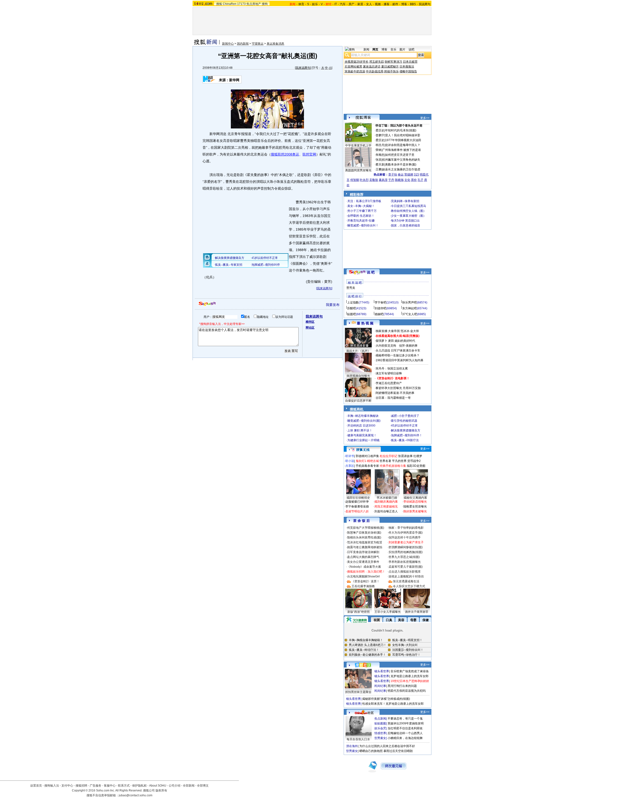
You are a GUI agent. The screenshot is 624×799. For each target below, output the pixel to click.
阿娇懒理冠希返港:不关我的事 (395, 393)
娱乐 (315, 4)
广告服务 (95, 785)
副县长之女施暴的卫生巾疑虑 (401, 169)
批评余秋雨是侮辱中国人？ (402, 145)
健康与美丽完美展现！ (362, 435)
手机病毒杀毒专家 (367, 466)
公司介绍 (174, 785)
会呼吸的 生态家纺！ (360, 215)
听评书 (349, 456)
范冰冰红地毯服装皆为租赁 (364, 542)
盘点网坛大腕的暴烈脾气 (363, 557)
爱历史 (380, 130)
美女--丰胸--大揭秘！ (361, 206)
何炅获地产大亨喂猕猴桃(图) (365, 527)
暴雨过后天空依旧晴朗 (398, 751)
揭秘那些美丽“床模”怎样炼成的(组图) (386, 699)
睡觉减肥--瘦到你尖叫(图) (363, 420)
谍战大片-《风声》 (358, 351)
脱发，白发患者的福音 (405, 225)
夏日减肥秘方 (390, 66)
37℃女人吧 (409, 314)
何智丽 (354, 180)
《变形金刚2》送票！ (365, 581)
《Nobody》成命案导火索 (364, 566)
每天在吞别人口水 (358, 739)
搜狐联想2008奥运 (285, 154)
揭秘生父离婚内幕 (415, 497)
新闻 (366, 49)
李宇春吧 (380, 302)
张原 (378, 159)
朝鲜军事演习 (393, 61)
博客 (404, 4)
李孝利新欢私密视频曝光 (405, 562)
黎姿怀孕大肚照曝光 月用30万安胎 (398, 388)
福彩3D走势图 (416, 466)
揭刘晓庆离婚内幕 (386, 501)
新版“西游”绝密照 (358, 612)
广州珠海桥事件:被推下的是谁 (401, 150)
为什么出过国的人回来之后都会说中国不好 (387, 746)
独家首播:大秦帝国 (388, 331)
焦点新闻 (380, 718)
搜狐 (219, 4)
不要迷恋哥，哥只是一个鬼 (405, 718)
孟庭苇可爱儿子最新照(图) (406, 566)
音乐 (393, 49)
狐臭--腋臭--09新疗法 (405, 440)
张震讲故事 (405, 456)
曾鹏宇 (380, 135)
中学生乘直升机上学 (358, 145)
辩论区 (310, 327)
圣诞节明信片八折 (357, 511)
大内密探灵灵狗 (386, 345)
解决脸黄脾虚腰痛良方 (405, 430)
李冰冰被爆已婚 (387, 497)
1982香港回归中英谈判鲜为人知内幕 (399, 360)
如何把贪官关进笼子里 (399, 154)
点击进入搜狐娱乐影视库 (405, 571)
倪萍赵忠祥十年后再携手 (405, 537)
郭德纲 (408, 174)
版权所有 (161, 790)
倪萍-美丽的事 (408, 345)
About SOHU (157, 785)
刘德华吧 (380, 308)
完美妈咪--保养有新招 (405, 201)
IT (335, 4)
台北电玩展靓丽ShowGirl (363, 576)
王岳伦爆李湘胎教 (363, 586)
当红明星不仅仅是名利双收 (405, 728)
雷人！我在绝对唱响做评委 (402, 135)
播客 (387, 4)
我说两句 (424, 4)
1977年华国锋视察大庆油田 (403, 140)
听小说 (349, 461)
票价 (414, 180)
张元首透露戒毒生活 (406, 581)
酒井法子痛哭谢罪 (416, 612)
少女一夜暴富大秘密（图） (408, 215)
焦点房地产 (253, 4)
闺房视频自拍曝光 (358, 376)
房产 (351, 4)
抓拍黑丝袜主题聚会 (358, 692)
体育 (301, 4)
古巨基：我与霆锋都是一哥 (393, 398)
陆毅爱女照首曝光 (415, 506)
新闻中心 (228, 43)
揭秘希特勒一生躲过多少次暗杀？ (397, 355)
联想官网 (309, 154)
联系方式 (124, 785)
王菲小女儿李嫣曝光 (387, 612)
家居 (360, 4)
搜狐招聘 (81, 785)
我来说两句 (303, 67)
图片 (402, 49)
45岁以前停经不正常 (404, 425)
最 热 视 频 (365, 323)
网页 (375, 49)
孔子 (420, 180)
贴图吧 (351, 314)
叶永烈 (364, 180)
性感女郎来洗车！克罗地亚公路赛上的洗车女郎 (393, 703)
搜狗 (265, 4)
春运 (401, 174)
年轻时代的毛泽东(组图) (400, 130)
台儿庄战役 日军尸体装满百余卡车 (398, 350)
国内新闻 (243, 43)
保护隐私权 (139, 785)
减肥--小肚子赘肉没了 (405, 416)
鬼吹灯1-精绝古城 (367, 461)
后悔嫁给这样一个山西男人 (405, 733)
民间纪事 (380, 686)
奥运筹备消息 (275, 43)
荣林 (378, 150)
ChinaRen (229, 4)
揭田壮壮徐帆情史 (358, 497)
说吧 (411, 49)
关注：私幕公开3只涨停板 (364, 201)
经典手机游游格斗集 (393, 466)
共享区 (349, 466)
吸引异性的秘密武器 (404, 420)
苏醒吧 (351, 308)
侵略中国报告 (408, 71)
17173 (241, 4)
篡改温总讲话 (371, 66)
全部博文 (203, 785)
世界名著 (385, 461)
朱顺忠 (380, 154)
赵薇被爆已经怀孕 (357, 501)
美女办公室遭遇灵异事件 (363, 562)
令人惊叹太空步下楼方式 (409, 586)
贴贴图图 (380, 723)
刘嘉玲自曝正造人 (386, 511)
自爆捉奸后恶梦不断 (358, 400)
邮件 (395, 4)
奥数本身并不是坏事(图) (400, 164)
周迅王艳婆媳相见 (386, 506)
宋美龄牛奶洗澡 (355, 71)
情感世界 (380, 733)
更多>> (424, 118)
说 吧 (371, 272)
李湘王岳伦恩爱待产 (389, 383)
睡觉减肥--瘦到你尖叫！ (363, 225)
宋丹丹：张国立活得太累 (392, 368)
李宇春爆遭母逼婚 (357, 506)
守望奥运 (257, 43)
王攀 (378, 169)
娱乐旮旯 (380, 728)
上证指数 (353, 302)
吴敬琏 (373, 180)
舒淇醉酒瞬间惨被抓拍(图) (406, 547)
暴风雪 (383, 180)
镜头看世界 (381, 671)
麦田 (391, 340)
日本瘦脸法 (407, 66)
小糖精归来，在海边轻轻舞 (405, 738)
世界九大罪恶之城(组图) (404, 557)
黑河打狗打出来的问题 (402, 686)
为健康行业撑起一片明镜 (363, 440)
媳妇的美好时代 (405, 340)
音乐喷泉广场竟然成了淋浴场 (409, 671)
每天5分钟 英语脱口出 (405, 220)
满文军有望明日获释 (389, 373)
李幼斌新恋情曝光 (415, 501)
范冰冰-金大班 (409, 331)
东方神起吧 (409, 308)
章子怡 (392, 174)
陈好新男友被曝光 (415, 511)
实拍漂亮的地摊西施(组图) (406, 552)
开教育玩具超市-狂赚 (361, 220)
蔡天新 (380, 164)
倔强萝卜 (381, 340)
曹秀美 (350, 288)
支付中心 (67, 785)
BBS (413, 4)
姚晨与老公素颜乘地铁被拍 (364, 547)
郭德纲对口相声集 (367, 456)
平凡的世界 (399, 461)
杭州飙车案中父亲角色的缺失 (401, 159)
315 (416, 174)
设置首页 (36, 785)
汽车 (343, 4)
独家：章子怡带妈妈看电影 (406, 527)
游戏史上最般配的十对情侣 (406, 576)
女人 (369, 4)
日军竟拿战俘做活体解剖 (363, 552)
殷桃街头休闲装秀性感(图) (364, 537)
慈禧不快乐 (391, 71)
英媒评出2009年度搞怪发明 (406, 723)
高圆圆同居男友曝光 (358, 170)
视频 (378, 4)
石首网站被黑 (353, 66)
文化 (407, 180)
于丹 (391, 180)
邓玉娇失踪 (376, 61)
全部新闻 (189, 785)
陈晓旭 (399, 180)
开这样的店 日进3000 (361, 425)
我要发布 (333, 305)
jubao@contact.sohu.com (135, 795)
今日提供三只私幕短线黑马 (408, 206)
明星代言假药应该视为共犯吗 (407, 690)
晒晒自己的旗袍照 (371, 751)
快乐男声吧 (409, 302)
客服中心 (110, 785)
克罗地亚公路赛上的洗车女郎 (409, 676)
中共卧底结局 (374, 71)
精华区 (310, 321)
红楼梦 (417, 456)
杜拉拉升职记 (388, 456)
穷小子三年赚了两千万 (362, 211)
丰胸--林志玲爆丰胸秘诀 (363, 416)
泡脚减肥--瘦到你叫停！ (406, 435)
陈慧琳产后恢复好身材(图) (364, 532)
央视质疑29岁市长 (357, 61)
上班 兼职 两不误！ (359, 430)
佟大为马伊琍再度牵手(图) (406, 532)
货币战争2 (414, 461)
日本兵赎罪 (410, 61)
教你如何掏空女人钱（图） (408, 211)
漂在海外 (352, 746)
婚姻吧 (379, 314)
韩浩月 (380, 145)
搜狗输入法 (51, 785)
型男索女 (380, 738)
